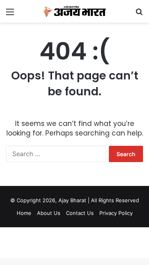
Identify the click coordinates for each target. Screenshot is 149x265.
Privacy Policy (116, 213)
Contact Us (80, 213)
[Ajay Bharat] (74, 11)
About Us (48, 213)
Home (24, 213)
